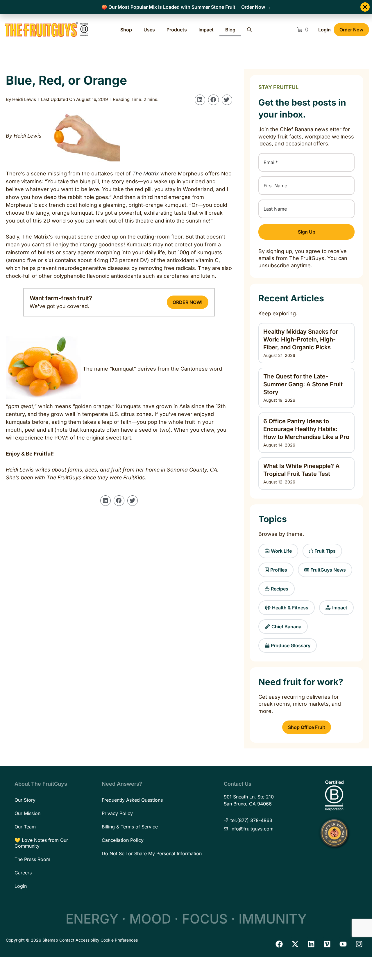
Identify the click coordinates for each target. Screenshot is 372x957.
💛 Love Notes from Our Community (41, 843)
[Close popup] (365, 7)
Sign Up (306, 232)
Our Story (25, 800)
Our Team (25, 827)
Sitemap (50, 940)
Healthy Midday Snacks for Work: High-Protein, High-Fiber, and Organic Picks (300, 339)
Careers (23, 873)
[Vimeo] (327, 944)
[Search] (249, 29)
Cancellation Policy (123, 840)
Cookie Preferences (119, 940)
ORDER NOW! (188, 302)
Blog (230, 30)
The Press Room (32, 859)
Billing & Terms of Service (130, 827)
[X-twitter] (295, 944)
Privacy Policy (117, 813)
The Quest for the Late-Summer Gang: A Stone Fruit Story (303, 384)
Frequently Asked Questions (132, 800)
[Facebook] (279, 944)
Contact (66, 940)
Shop (126, 30)
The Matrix (145, 173)
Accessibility (87, 940)
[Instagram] (359, 944)
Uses (149, 30)
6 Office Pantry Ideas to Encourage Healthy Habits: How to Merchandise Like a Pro (306, 429)
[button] (200, 100)
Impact (206, 30)
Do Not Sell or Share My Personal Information (152, 853)
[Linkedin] (311, 944)
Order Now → (256, 7)
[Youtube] (343, 944)
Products (177, 30)
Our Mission (27, 813)
